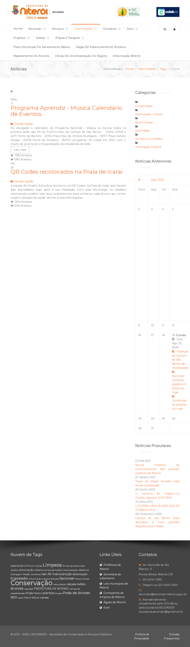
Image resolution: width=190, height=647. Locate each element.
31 (152, 428)
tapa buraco (18, 565)
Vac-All (46, 574)
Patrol (27, 597)
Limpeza (52, 565)
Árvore (66, 565)
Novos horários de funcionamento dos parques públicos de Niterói (157, 469)
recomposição (70, 570)
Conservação (23, 124)
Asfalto (81, 584)
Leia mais (20, 149)
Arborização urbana (31, 569)
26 (173, 418)
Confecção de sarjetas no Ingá (179, 404)
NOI (14, 597)
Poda (29, 593)
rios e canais (40, 597)
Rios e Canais (144, 122)
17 (152, 335)
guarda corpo (78, 565)
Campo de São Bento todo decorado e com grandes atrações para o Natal (157, 522)
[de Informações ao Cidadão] (128, 11)
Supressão (19, 578)
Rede (26, 574)
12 (173, 325)
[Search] (165, 29)
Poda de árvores (76, 593)
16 (139, 335)
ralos (55, 584)
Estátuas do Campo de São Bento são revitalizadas (180, 359)
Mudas (58, 593)
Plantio (38, 593)
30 (140, 428)
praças (55, 578)
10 (152, 325)
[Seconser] (56, 12)
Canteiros (35, 574)
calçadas (28, 588)
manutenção (62, 574)
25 (163, 418)
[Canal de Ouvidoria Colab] (167, 11)
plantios (48, 593)
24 (152, 418)
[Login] (174, 29)
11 (163, 325)
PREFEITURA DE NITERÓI (51, 588)
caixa (20, 597)
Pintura (30, 565)
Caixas (38, 565)
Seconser (67, 578)
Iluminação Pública (148, 147)
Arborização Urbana (148, 114)
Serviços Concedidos (149, 138)
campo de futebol (53, 570)
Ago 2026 (157, 179)
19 (180, 371)
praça (62, 584)
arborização (80, 574)
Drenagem (16, 574)
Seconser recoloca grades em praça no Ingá (179, 384)
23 (139, 418)
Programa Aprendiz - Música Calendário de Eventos (66, 111)
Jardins (14, 570)
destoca (84, 569)
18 (163, 335)
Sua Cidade (142, 130)
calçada (71, 584)
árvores (17, 588)
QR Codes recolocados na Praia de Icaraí (66, 171)
